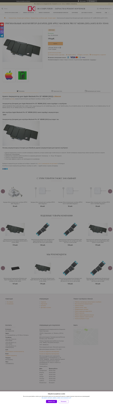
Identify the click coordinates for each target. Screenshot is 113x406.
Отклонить (64, 401)
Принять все (51, 401)
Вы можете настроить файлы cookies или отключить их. (56, 398)
